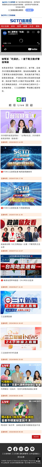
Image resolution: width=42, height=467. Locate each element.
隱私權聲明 (24, 454)
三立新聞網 (6, 454)
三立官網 (15, 454)
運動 (38, 26)
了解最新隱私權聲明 (16, 10)
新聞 (19, 26)
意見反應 (21, 457)
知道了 (30, 10)
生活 (31, 26)
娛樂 (25, 26)
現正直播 (5, 26)
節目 (13, 26)
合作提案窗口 (34, 454)
